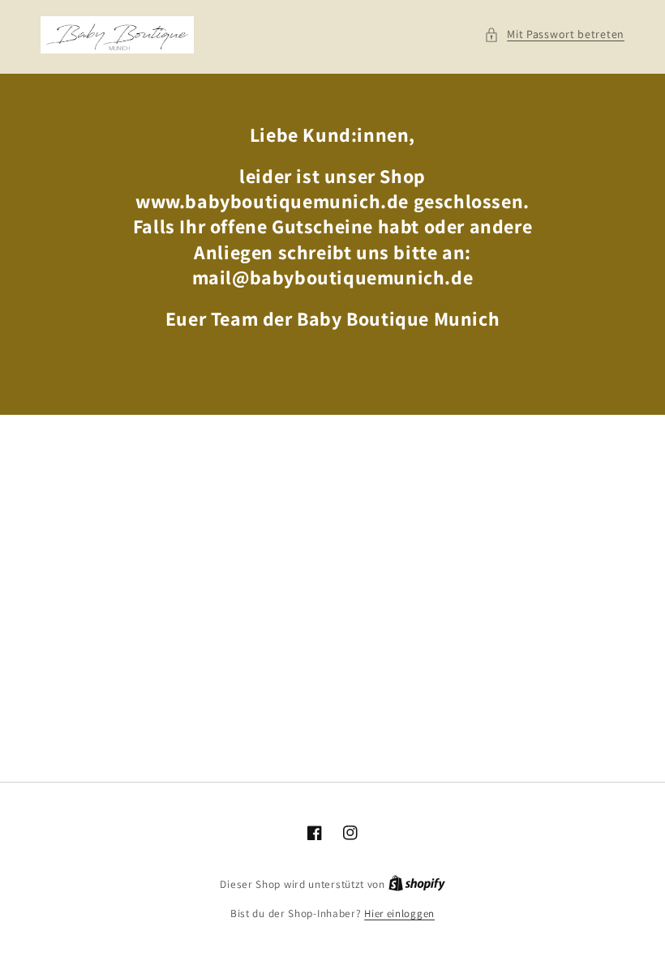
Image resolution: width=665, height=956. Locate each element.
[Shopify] (416, 884)
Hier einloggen (399, 913)
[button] (554, 34)
